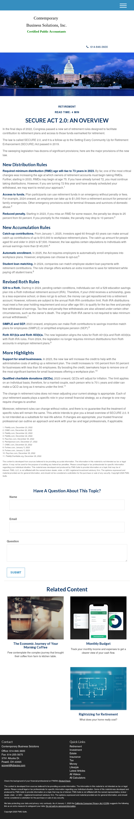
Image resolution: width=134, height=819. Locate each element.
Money (73, 763)
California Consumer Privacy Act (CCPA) (92, 803)
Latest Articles (77, 770)
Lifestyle (74, 767)
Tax (72, 760)
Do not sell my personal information (61, 806)
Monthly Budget (98, 643)
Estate (73, 753)
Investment (76, 749)
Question (13, 541)
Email (13, 519)
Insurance (75, 756)
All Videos (75, 774)
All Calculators (77, 777)
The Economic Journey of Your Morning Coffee (35, 645)
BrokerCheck (64, 780)
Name (13, 497)
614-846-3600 (99, 47)
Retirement (76, 746)
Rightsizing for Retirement (98, 714)
